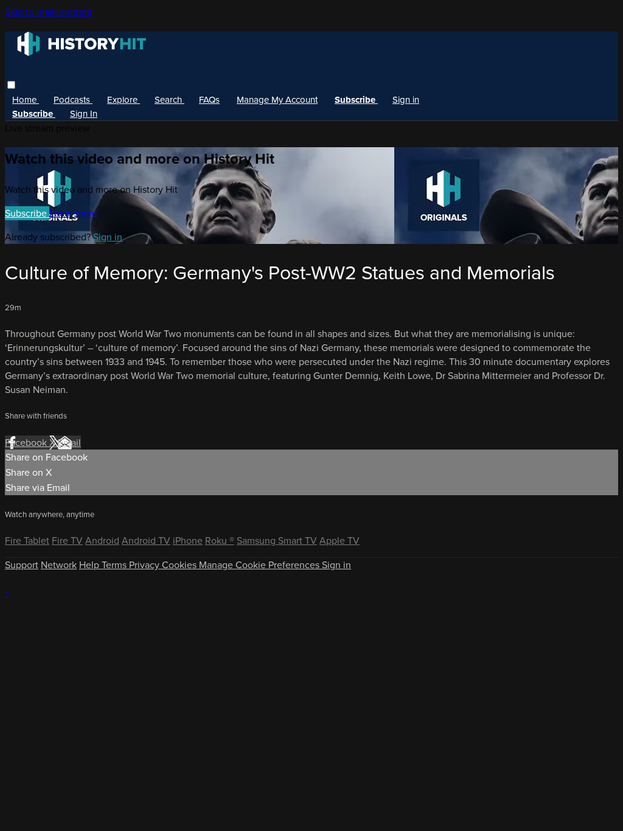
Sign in (405, 99)
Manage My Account (277, 99)
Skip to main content (48, 12)
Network (59, 565)
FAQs (209, 99)
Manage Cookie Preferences (260, 565)
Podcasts (73, 99)
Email (69, 443)
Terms (115, 565)
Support (21, 565)
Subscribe (27, 213)
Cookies (180, 565)
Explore (123, 99)
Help (90, 565)
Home (25, 99)
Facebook (27, 443)
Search (169, 99)
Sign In (83, 113)
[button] (11, 85)
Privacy (145, 565)
